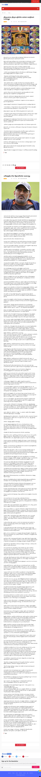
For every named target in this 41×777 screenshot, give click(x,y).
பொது (9, 12)
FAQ (27, 773)
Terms (17, 773)
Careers (24, 773)
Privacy (13, 773)
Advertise (20, 773)
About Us (9, 773)
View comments (21, 167)
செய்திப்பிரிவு (14, 21)
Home (5, 12)
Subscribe (35, 767)
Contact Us (31, 773)
